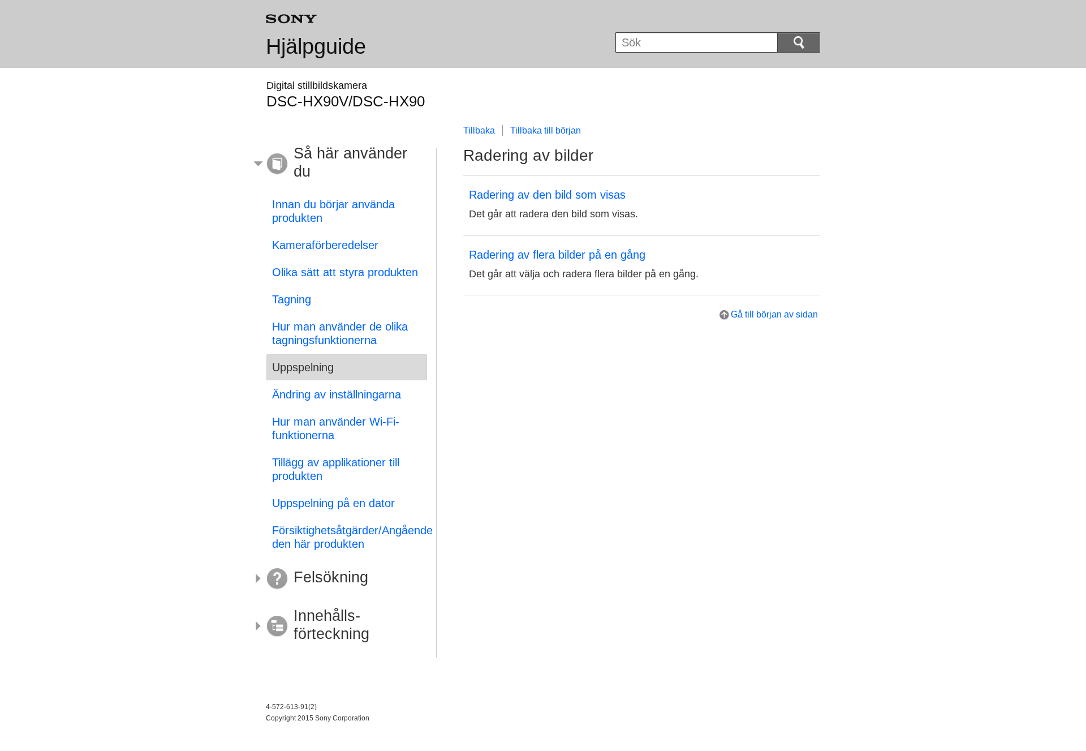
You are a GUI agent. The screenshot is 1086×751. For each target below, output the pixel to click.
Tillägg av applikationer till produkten (335, 469)
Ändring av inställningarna (336, 394)
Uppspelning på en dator (333, 503)
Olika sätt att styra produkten (345, 272)
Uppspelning (303, 367)
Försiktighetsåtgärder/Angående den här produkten (349, 537)
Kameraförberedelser (325, 245)
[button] (338, 164)
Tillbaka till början (545, 130)
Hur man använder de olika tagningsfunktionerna (340, 333)
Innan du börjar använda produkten (333, 211)
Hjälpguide (316, 46)
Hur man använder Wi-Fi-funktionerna (335, 428)
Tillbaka (479, 130)
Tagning (291, 299)
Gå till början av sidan (774, 314)
